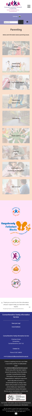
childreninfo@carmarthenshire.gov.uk (17, 356)
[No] (30, 411)
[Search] (20, 22)
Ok (16, 413)
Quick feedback (16, 327)
